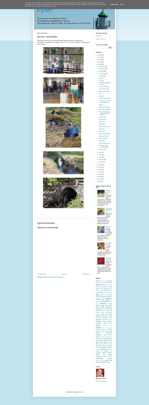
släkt (105, 340)
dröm (97, 290)
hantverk (105, 301)
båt (100, 286)
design (105, 288)
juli (100, 78)
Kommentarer (102, 39)
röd (106, 336)
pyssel (106, 331)
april (100, 154)
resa (104, 335)
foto (102, 292)
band (97, 282)
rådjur (97, 336)
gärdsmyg (98, 301)
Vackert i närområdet (104, 98)
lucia (110, 318)
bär (103, 286)
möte (111, 323)
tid (109, 345)
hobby (103, 305)
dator (101, 288)
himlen (110, 303)
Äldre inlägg (86, 274)
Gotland (110, 295)
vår (104, 354)
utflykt (106, 351)
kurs (106, 314)
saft (108, 336)
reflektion (109, 333)
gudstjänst (109, 296)
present (98, 331)
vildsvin (109, 352)
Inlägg (100, 36)
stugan (100, 343)
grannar (98, 296)
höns (110, 305)
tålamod (98, 350)
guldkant (98, 299)
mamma (105, 319)
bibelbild (103, 282)
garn (101, 295)
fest (108, 290)
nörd (111, 325)
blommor (99, 285)
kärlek (110, 316)
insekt (102, 307)
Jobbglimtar (102, 140)
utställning (98, 352)
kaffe (110, 309)
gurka (103, 299)
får (111, 292)
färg (97, 295)
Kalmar (98, 310)
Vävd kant (108, 226)
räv (103, 336)
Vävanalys (102, 129)
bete (100, 282)
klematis (98, 312)
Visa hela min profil (101, 381)
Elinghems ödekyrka (104, 107)
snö (108, 340)
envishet (101, 290)
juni (100, 80)
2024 (99, 59)
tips (100, 347)
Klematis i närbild (103, 136)
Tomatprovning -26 (108, 243)
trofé (99, 349)
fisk (111, 290)
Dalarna (98, 288)
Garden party (102, 119)
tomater (104, 347)
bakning (110, 281)
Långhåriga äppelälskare (109, 210)
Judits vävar (102, 131)
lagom (97, 317)
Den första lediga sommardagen (103, 146)
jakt (97, 309)
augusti (101, 76)
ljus (107, 318)
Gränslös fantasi (103, 138)
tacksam (98, 345)
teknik (106, 345)
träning (108, 349)
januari (101, 162)
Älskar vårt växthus (104, 126)
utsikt (111, 350)
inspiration (108, 307)
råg (100, 336)
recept (98, 333)
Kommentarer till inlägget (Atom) (55, 277)
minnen (104, 321)
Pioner (100, 93)
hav (111, 301)
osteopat (107, 327)
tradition (110, 347)
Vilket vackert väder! (104, 143)
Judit (105, 309)
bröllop (97, 286)
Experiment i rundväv (109, 258)
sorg (102, 342)
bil (106, 282)
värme (110, 356)
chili (108, 286)
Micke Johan (66, 42)
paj (111, 327)
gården (109, 299)
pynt (102, 331)
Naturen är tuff (103, 149)
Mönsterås (99, 323)
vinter (97, 354)
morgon (110, 321)
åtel (102, 360)
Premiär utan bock (108, 191)
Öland (101, 362)
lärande (98, 319)
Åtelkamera (102, 122)
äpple (97, 362)
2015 (99, 179)
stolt (97, 343)
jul (108, 309)
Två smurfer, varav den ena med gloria (105, 101)
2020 (99, 167)
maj (100, 152)
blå (105, 285)
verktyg (104, 352)
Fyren (45, 9)
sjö (106, 338)
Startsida (64, 274)
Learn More (114, 4)
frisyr (104, 292)
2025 (99, 57)
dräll (111, 288)
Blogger (81, 392)
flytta (99, 292)
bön (105, 286)
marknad (110, 319)
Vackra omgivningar (104, 133)
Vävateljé (101, 96)
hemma (103, 303)
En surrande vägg (104, 89)
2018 (99, 172)
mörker (106, 323)
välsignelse (99, 356)
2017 (99, 174)
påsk (110, 331)
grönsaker (103, 296)
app (102, 280)
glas (106, 294)
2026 (99, 55)
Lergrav (101, 104)
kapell (107, 310)
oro (103, 327)
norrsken (105, 325)
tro (96, 349)
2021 (99, 164)
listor (103, 318)
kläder (103, 312)
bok (107, 284)
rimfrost (110, 334)
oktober (101, 71)
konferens (109, 312)
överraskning (106, 362)
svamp (105, 343)
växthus (109, 358)
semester (98, 338)
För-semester (102, 117)
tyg (111, 349)
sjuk (104, 338)
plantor (98, 329)
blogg (110, 282)
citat (110, 286)
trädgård (103, 349)
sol (111, 340)
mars (100, 157)
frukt (106, 292)
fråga (109, 292)
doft (108, 288)
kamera (103, 310)
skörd (101, 340)
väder (110, 354)
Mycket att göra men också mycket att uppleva (104, 113)
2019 (99, 169)
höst (97, 307)
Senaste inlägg (42, 274)
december (102, 66)
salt (111, 336)
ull (102, 351)
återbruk (107, 360)
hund (106, 305)
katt (111, 310)
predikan (109, 329)
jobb (100, 309)
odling (98, 327)
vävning (99, 358)
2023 (99, 62)
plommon (103, 329)
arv (106, 280)
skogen (109, 338)
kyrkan (105, 316)
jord (103, 309)
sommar (98, 342)
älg (111, 360)
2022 (99, 64)
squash (110, 342)
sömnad (110, 343)
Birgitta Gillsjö (102, 378)
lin (100, 318)
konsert (98, 314)
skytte (97, 340)
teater (103, 345)
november (102, 69)
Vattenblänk (102, 124)
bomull (110, 284)
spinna (106, 342)
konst (102, 314)
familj (105, 290)
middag (98, 321)
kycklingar (98, 316)
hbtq (97, 303)
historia (98, 305)
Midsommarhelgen (104, 91)
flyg (96, 292)
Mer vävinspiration (104, 86)
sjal (102, 338)
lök (102, 319)
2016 (99, 176)
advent (98, 281)
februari (101, 159)
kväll (110, 314)
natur (98, 325)
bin (107, 282)
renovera (99, 335)
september (102, 73)
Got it (122, 4)
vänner (105, 356)
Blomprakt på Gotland (105, 109)
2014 (99, 181)
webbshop (98, 360)
